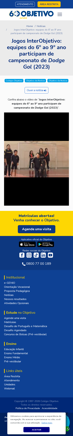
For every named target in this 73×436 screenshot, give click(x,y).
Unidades (9, 384)
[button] (47, 423)
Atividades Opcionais (16, 303)
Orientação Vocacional (17, 287)
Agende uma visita (15, 318)
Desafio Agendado (15, 330)
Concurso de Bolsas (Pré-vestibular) (25, 334)
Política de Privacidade (28, 408)
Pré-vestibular (12, 361)
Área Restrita (12, 376)
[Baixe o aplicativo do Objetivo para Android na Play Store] (45, 244)
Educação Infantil (14, 349)
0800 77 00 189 (38, 263)
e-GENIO (9, 283)
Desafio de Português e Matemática (25, 326)
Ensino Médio (12, 357)
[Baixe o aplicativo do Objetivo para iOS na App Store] (27, 244)
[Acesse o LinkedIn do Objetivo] (43, 255)
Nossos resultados (15, 299)
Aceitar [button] (36, 429)
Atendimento (25, 4)
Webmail (9, 388)
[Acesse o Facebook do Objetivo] (22, 255)
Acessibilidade (49, 408)
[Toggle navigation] (60, 14)
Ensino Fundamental (16, 353)
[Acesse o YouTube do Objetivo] (50, 255)
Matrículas (10, 322)
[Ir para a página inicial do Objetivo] (31, 14)
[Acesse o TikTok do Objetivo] (36, 255)
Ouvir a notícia (35, 90)
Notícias (41, 26)
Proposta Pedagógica (17, 291)
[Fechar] (67, 413)
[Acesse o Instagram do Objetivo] (29, 255)
